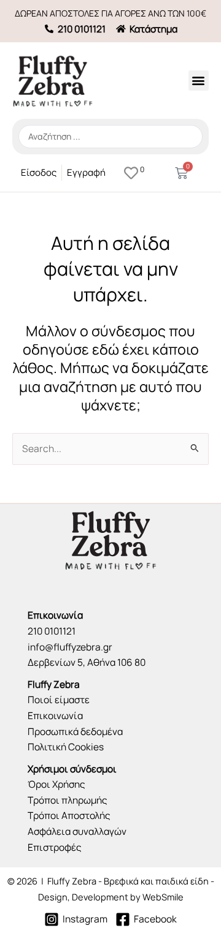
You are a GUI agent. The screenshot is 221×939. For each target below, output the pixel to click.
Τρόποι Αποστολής (69, 815)
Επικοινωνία (55, 715)
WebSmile (163, 897)
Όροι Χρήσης (56, 784)
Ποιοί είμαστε (59, 699)
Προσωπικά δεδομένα (75, 731)
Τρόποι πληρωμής (67, 800)
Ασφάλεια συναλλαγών (77, 831)
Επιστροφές (55, 847)
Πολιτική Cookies (66, 746)
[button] (198, 80)
